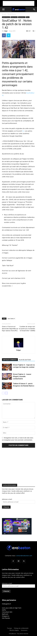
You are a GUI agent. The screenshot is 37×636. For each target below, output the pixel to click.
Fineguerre (5, 616)
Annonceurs (24, 630)
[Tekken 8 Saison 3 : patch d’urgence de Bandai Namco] (7, 385)
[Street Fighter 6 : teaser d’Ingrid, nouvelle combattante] (7, 376)
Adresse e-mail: (7, 499)
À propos (9, 628)
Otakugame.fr (6, 604)
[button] (3, 9)
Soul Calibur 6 (11, 318)
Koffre (4, 610)
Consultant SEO (7, 612)
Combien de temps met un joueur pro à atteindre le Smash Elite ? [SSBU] (27, 329)
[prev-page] (3, 393)
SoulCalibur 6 (22, 17)
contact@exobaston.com (24, 556)
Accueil (4, 14)
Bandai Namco (12, 14)
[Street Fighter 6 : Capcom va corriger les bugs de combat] (7, 367)
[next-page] (6, 393)
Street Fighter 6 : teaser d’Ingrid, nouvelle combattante (22, 376)
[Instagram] (19, 561)
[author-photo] (18, 347)
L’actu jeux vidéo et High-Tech (11, 608)
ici (23, 131)
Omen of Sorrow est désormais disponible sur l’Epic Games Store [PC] (10, 329)
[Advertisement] (18, 3)
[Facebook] (4, 35)
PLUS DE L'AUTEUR (25, 360)
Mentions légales (14, 630)
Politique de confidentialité (21, 628)
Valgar (6, 31)
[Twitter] (8, 35)
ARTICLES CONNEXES (10, 360)
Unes (28, 17)
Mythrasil (5, 614)
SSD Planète (6, 618)
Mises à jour (14, 17)
